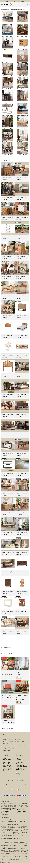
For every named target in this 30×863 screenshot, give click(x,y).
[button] (2, 4)
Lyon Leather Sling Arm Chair (8, 695)
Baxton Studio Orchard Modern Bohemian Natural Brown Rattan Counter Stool (22, 591)
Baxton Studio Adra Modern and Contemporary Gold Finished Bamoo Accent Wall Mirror (22, 552)
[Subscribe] (25, 784)
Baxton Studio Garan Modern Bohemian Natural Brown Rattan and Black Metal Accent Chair (8, 355)
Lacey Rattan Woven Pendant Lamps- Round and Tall (22, 672)
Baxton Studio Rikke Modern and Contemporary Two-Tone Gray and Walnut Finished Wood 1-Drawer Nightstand (22, 434)
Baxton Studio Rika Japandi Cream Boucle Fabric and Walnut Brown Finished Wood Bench (8, 532)
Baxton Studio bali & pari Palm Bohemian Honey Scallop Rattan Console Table (7, 177)
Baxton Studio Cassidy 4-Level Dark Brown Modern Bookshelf (8, 473)
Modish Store (10, 798)
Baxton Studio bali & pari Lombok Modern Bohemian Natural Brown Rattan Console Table (8, 315)
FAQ (17, 758)
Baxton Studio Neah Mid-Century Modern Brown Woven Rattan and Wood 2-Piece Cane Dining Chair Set (8, 631)
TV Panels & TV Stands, (15, 811)
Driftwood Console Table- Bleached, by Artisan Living (7, 720)
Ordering (18, 759)
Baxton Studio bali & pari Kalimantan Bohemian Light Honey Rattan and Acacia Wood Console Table (22, 493)
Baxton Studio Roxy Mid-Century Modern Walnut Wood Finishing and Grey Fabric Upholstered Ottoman (22, 453)
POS (14, 798)
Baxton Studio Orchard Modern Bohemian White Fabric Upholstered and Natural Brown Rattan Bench (22, 355)
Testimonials (6, 762)
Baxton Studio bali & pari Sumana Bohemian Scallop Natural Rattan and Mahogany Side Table (22, 276)
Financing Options (21, 766)
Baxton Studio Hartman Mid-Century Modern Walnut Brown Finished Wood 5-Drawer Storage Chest (8, 591)
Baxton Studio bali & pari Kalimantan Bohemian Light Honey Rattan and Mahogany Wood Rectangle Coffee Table (8, 493)
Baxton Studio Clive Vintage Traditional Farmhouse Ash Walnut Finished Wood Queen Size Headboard (8, 335)
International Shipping (19, 763)
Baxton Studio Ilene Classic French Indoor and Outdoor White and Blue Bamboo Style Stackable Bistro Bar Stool (22, 236)
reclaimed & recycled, (10, 809)
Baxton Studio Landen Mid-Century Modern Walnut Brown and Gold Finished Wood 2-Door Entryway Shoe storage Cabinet (8, 394)
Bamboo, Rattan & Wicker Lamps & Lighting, (14, 812)
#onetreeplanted (19, 739)
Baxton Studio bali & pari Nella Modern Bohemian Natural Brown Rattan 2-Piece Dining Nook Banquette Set (22, 512)
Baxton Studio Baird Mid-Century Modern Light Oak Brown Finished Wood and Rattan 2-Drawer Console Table (21, 374)
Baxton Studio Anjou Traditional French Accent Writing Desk (21, 197)
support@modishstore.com (13, 749)
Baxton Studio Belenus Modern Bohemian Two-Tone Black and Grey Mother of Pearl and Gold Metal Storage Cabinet (8, 197)
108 (21, 640)
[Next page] (25, 640)
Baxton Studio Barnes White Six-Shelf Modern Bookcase (8, 236)
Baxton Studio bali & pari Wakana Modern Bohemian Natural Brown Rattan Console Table (22, 296)
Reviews (5, 771)
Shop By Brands (20, 768)
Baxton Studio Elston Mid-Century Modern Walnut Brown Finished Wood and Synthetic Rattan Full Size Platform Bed (22, 335)
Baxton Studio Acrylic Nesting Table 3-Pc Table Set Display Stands (21, 473)
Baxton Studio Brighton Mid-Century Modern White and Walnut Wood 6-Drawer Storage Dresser (8, 453)
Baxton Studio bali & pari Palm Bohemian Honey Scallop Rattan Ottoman (7, 217)
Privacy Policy (7, 769)
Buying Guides (20, 769)
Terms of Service (8, 768)
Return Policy (20, 765)
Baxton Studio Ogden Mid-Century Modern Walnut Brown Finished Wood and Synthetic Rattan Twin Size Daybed (8, 572)
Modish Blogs (20, 771)
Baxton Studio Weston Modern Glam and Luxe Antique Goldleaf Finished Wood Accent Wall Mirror (22, 532)
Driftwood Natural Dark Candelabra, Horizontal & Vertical (22, 695)
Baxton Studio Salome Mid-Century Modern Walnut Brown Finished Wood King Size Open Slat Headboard (8, 434)
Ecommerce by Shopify (20, 798)
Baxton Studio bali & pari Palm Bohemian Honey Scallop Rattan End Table (21, 256)
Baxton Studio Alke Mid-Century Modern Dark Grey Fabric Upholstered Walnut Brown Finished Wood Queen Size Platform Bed (21, 394)
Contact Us (6, 764)
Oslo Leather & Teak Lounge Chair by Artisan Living (7, 672)
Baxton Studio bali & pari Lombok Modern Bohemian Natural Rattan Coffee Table (7, 296)
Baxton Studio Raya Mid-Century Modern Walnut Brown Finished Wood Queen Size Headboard (22, 414)
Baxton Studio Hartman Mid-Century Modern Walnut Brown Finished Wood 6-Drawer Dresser (22, 572)
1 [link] (4, 640)
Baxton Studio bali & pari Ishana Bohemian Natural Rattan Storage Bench (8, 512)
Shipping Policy (20, 761)
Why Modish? (7, 759)
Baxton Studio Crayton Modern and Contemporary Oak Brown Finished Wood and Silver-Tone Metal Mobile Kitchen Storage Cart (22, 611)
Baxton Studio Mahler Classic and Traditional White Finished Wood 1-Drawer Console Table (8, 611)
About (5, 758)
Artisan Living (7, 766)
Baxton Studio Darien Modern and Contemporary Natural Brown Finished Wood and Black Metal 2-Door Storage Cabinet (22, 315)
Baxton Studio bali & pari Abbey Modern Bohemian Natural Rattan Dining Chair (7, 256)
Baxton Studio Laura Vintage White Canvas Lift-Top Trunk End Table (21, 217)
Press (4, 761)
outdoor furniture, (16, 808)
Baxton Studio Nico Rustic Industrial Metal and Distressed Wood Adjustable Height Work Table (22, 177)
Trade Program (7, 765)
